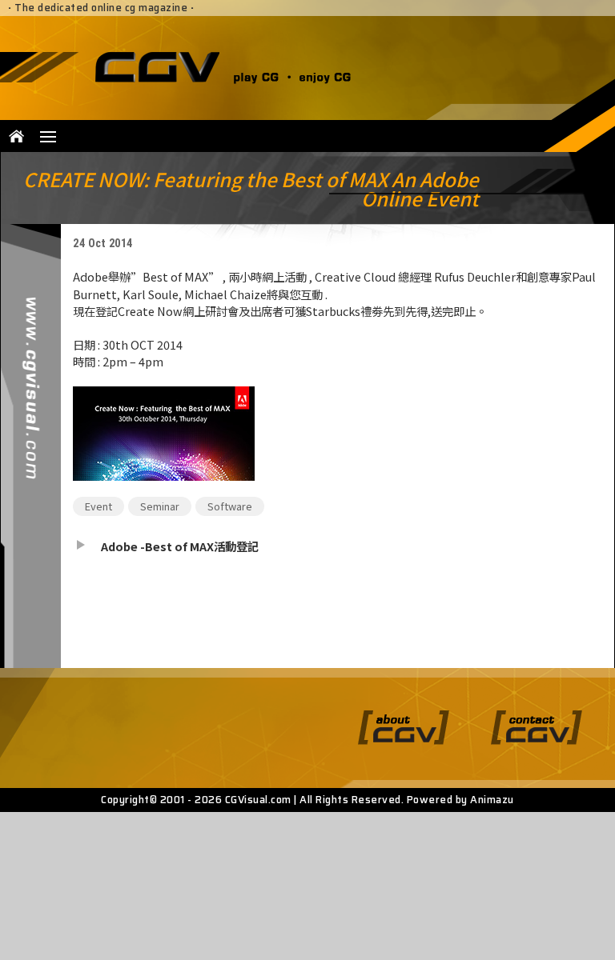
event (98, 506)
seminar (159, 506)
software (229, 506)
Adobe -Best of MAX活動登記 (180, 546)
